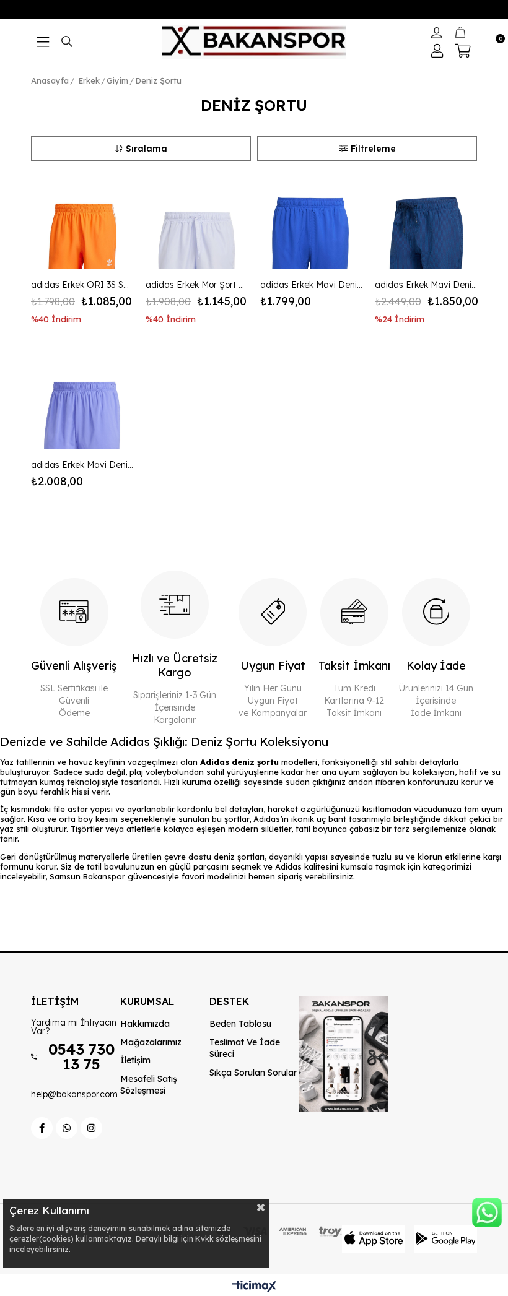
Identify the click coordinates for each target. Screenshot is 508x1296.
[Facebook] (42, 1128)
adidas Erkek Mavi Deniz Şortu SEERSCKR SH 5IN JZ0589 (426, 284)
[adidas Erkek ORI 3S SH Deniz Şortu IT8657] (82, 218)
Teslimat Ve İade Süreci (244, 1048)
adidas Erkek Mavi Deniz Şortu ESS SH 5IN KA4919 (311, 284)
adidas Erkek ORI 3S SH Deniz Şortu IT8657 (82, 284)
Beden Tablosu (240, 1023)
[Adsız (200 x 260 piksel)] (343, 1054)
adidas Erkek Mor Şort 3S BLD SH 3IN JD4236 (197, 284)
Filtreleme (373, 148)
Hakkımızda (145, 1023)
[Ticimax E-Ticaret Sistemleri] (254, 1287)
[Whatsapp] (66, 1128)
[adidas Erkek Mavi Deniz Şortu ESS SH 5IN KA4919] (311, 218)
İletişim (135, 1060)
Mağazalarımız (151, 1042)
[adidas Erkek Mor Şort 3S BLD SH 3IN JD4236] (197, 218)
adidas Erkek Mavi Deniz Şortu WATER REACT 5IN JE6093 (82, 464)
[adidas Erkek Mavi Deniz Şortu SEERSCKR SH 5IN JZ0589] (426, 218)
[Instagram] (91, 1128)
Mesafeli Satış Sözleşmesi (148, 1085)
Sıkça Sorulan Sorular (253, 1072)
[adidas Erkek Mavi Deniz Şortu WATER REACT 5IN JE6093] (82, 398)
